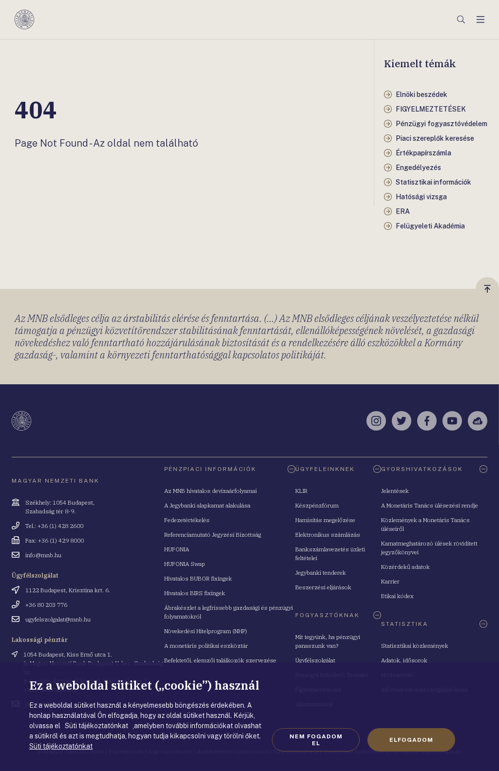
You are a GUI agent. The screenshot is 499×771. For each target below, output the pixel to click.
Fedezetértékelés (187, 520)
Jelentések (395, 490)
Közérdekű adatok (405, 566)
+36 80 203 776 (46, 604)
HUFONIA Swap (184, 563)
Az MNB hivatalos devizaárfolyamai (210, 490)
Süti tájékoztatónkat (61, 746)
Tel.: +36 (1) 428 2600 (54, 525)
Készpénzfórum (317, 505)
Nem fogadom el (316, 740)
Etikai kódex (397, 596)
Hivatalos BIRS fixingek (194, 593)
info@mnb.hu (43, 555)
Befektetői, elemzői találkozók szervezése (220, 660)
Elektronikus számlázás (327, 534)
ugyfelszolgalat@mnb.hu (58, 619)
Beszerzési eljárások (323, 587)
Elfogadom (411, 739)
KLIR (301, 490)
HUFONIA (176, 549)
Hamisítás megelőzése (325, 520)
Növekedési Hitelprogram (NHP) (205, 631)
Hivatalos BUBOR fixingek (198, 578)
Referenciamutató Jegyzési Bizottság (212, 534)
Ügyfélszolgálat (315, 660)
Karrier (390, 581)
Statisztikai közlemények (414, 645)
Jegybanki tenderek (320, 572)
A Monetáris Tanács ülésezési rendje (429, 505)
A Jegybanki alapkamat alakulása (207, 505)
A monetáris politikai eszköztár (206, 645)
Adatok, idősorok (404, 660)
